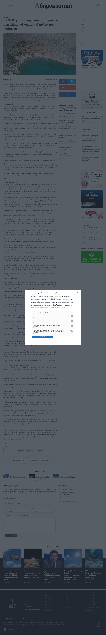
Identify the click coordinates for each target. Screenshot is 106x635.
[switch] (71, 316)
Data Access (53, 342)
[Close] (78, 293)
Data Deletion (45, 342)
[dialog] (53, 317)
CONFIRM (42, 336)
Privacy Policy (61, 342)
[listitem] (53, 313)
